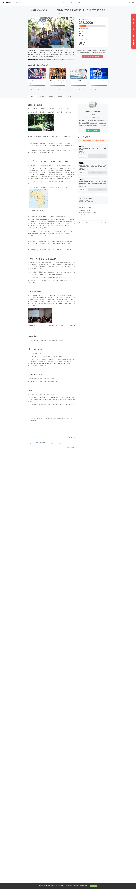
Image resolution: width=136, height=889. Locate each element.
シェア (40, 59)
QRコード (71, 59)
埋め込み (63, 59)
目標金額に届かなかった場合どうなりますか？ (88, 212)
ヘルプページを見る (92, 217)
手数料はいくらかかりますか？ (85, 210)
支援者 (51, 96)
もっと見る (70, 437)
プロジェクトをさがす (75, 2)
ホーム (32, 96)
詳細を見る (82, 155)
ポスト (32, 59)
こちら (93, 222)
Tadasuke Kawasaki (65, 13)
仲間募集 (60, 96)
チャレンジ (74, 13)
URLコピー (56, 59)
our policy (79, 886)
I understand (93, 886)
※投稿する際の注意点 (70, 447)
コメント (69, 96)
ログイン (125, 2)
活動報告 (42, 96)
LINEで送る (48, 59)
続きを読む (103, 125)
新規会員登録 (131, 2)
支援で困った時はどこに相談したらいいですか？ (88, 214)
